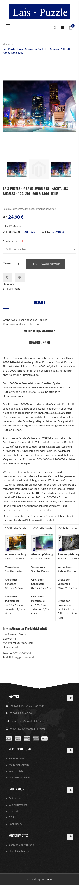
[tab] (39, 303)
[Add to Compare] (20, 277)
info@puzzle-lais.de (23, 657)
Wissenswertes (19, 835)
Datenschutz (16, 798)
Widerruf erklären (19, 777)
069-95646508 (22, 653)
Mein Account (17, 758)
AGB (11, 817)
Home (6, 44)
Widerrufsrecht (18, 804)
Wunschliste (16, 771)
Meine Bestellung (20, 749)
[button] (17, 169)
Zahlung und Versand (21, 844)
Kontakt (14, 696)
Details (39, 302)
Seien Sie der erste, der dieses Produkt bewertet (29, 208)
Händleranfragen (19, 851)
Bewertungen (39, 342)
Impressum (15, 823)
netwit (49, 879)
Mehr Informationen (40, 330)
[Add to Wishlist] (7, 277)
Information (16, 789)
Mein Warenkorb (19, 764)
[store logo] (39, 11)
